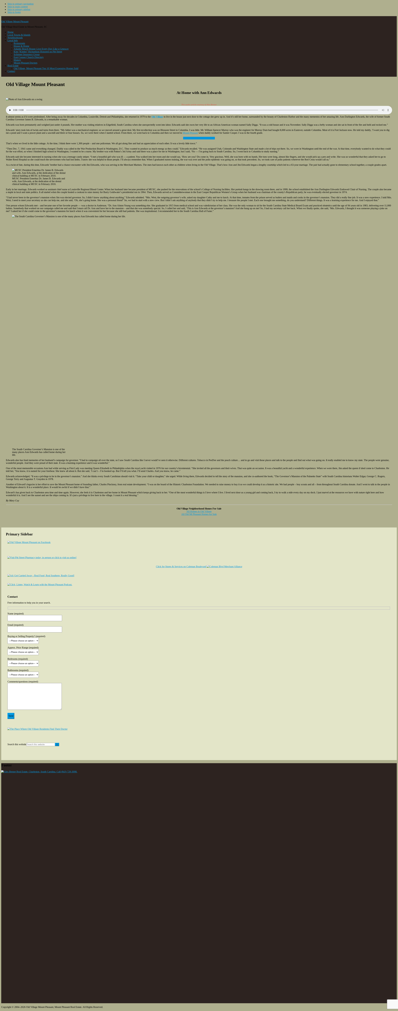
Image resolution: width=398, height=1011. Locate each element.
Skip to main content (17, 6)
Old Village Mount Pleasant (14, 21)
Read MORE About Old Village (199, 138)
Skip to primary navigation (20, 3)
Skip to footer (14, 12)
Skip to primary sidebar (18, 9)
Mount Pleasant (190, 133)
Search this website (16, 744)
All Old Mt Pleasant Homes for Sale (199, 514)
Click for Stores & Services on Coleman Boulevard (181, 566)
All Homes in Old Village (199, 511)
